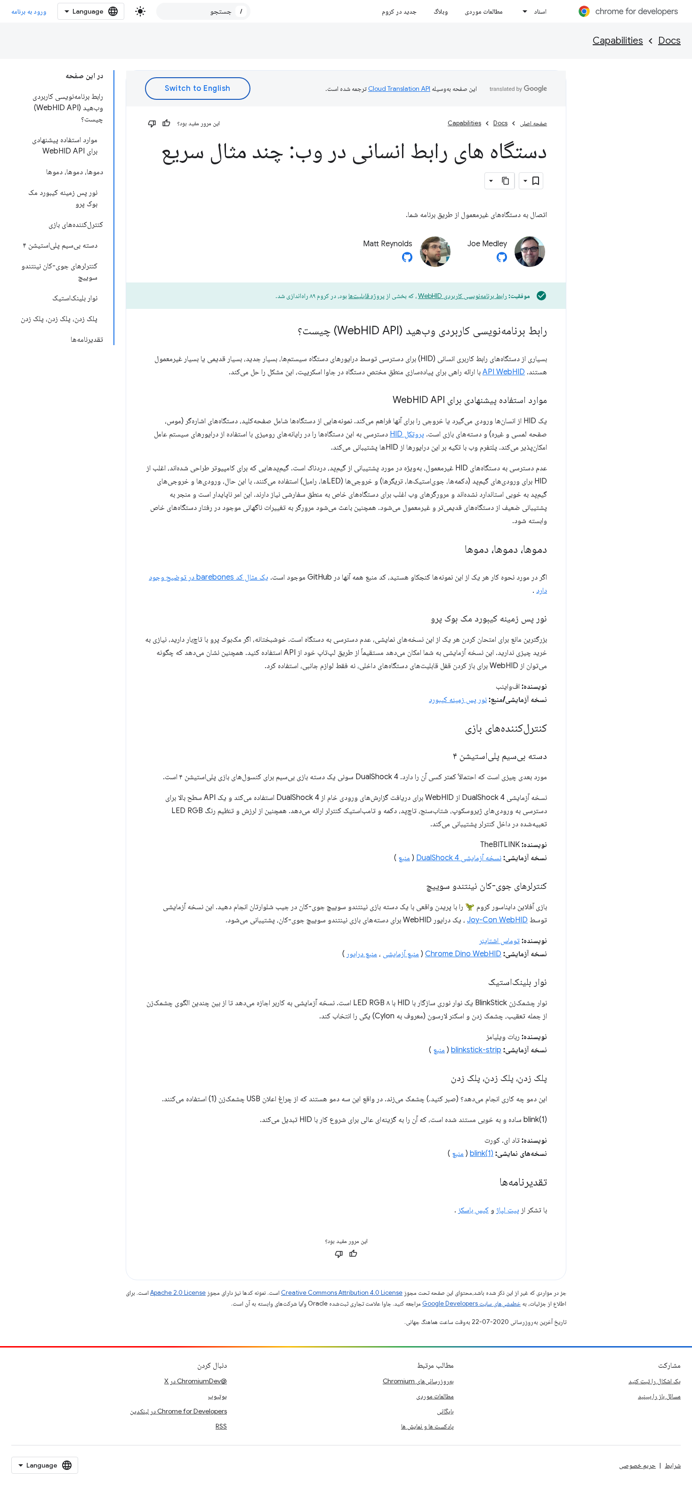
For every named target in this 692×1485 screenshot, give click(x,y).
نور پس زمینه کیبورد (458, 699)
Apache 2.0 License (178, 1293)
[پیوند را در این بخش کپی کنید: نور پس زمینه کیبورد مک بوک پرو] (421, 619)
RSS (221, 1426)
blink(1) (481, 1153)
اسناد (540, 11)
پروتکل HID (407, 434)
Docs (669, 41)
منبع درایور (361, 954)
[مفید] (166, 123)
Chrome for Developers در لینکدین (178, 1411)
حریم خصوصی (637, 1465)
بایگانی (445, 1411)
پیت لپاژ (507, 1210)
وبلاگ (441, 11)
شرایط (673, 1465)
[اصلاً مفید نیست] (152, 123)
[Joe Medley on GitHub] (502, 260)
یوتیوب (217, 1396)
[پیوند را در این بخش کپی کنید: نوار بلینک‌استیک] (478, 982)
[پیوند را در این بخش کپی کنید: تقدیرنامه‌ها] (490, 1182)
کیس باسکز (473, 1210)
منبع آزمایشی (401, 954)
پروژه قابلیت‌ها (366, 295)
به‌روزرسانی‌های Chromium (418, 1381)
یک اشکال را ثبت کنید (654, 1381)
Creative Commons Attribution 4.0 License (341, 1293)
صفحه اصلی (533, 123)
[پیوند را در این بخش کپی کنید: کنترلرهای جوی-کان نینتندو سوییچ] (416, 886)
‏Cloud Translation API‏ (399, 88)
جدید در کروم (399, 11)
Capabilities (618, 41)
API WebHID (504, 372)
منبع (404, 858)
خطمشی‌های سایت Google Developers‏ (471, 1303)
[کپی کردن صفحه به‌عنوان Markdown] (506, 181)
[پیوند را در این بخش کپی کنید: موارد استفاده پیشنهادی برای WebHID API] (383, 400)
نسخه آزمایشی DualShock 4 (458, 858)
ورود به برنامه (28, 11)
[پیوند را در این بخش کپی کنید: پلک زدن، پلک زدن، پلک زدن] (441, 1078)
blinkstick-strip (476, 1050)
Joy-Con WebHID (497, 920)
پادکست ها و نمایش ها (427, 1426)
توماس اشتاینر (499, 940)
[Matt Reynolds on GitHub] (407, 260)
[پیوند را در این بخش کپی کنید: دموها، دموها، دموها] (455, 550)
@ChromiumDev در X (195, 1381)
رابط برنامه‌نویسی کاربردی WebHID (462, 295)
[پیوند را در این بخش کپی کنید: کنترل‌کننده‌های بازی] (455, 728)
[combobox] (203, 11)
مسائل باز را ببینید (659, 1396)
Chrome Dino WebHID (463, 954)
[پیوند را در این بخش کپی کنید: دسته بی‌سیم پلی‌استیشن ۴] (443, 756)
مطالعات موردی (484, 11)
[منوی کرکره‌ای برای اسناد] (522, 11)
